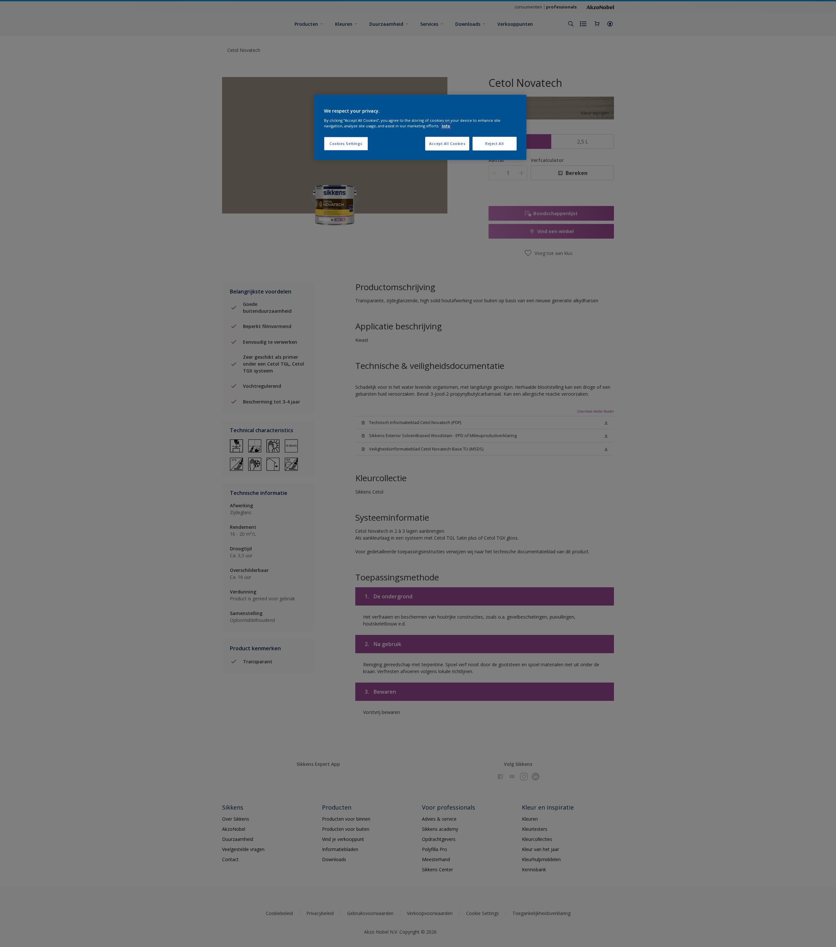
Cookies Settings (346, 143)
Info (446, 125)
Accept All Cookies (447, 143)
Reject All (494, 143)
